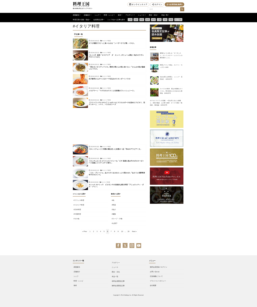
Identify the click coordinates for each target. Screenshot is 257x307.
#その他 (76, 219)
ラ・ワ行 (178, 20)
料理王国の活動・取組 (81, 20)
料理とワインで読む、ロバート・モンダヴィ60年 (171, 66)
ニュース (141, 15)
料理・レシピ (108, 15)
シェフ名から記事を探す (116, 20)
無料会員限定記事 (118, 285)
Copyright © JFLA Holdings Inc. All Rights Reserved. (128, 295)
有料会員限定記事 (118, 281)
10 (122, 231)
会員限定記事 (98, 20)
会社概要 (153, 285)
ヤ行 (170, 20)
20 (128, 231)
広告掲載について (156, 276)
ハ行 (159, 20)
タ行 (147, 20)
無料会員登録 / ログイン (158, 267)
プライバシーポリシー (158, 281)
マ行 (165, 20)
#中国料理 (77, 214)
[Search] (182, 9)
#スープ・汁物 (117, 219)
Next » (134, 231)
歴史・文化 (153, 15)
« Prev (84, 231)
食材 (119, 15)
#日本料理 (77, 209)
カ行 (136, 20)
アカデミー (129, 15)
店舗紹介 (87, 15)
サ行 (141, 20)
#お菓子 (114, 223)
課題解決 (76, 15)
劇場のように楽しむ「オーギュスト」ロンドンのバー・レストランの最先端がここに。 (171, 55)
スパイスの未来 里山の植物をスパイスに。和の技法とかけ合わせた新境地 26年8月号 (171, 91)
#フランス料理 (79, 200)
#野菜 (114, 205)
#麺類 (114, 214)
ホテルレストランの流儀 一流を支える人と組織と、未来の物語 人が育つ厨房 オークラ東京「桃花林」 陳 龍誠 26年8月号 (166, 103)
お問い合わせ (155, 272)
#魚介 (114, 209)
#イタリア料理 (79, 205)
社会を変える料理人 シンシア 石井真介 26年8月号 (171, 78)
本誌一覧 (164, 15)
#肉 (113, 200)
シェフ (97, 15)
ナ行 (153, 20)
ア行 (130, 20)
